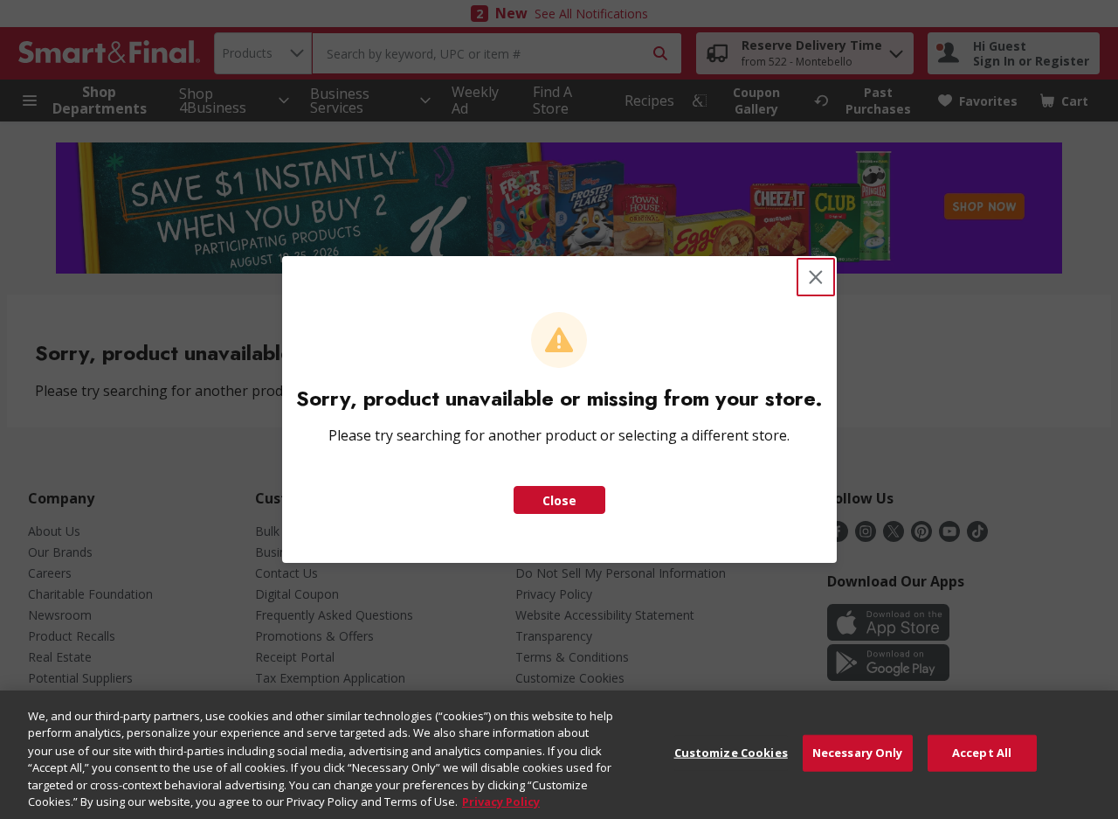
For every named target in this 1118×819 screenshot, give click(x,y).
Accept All (981, 752)
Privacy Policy (501, 801)
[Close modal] (816, 277)
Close (559, 500)
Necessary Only (857, 752)
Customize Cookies (731, 752)
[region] (559, 755)
